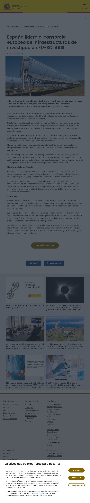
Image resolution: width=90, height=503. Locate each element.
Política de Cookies (38, 493)
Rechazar (76, 478)
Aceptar (76, 470)
